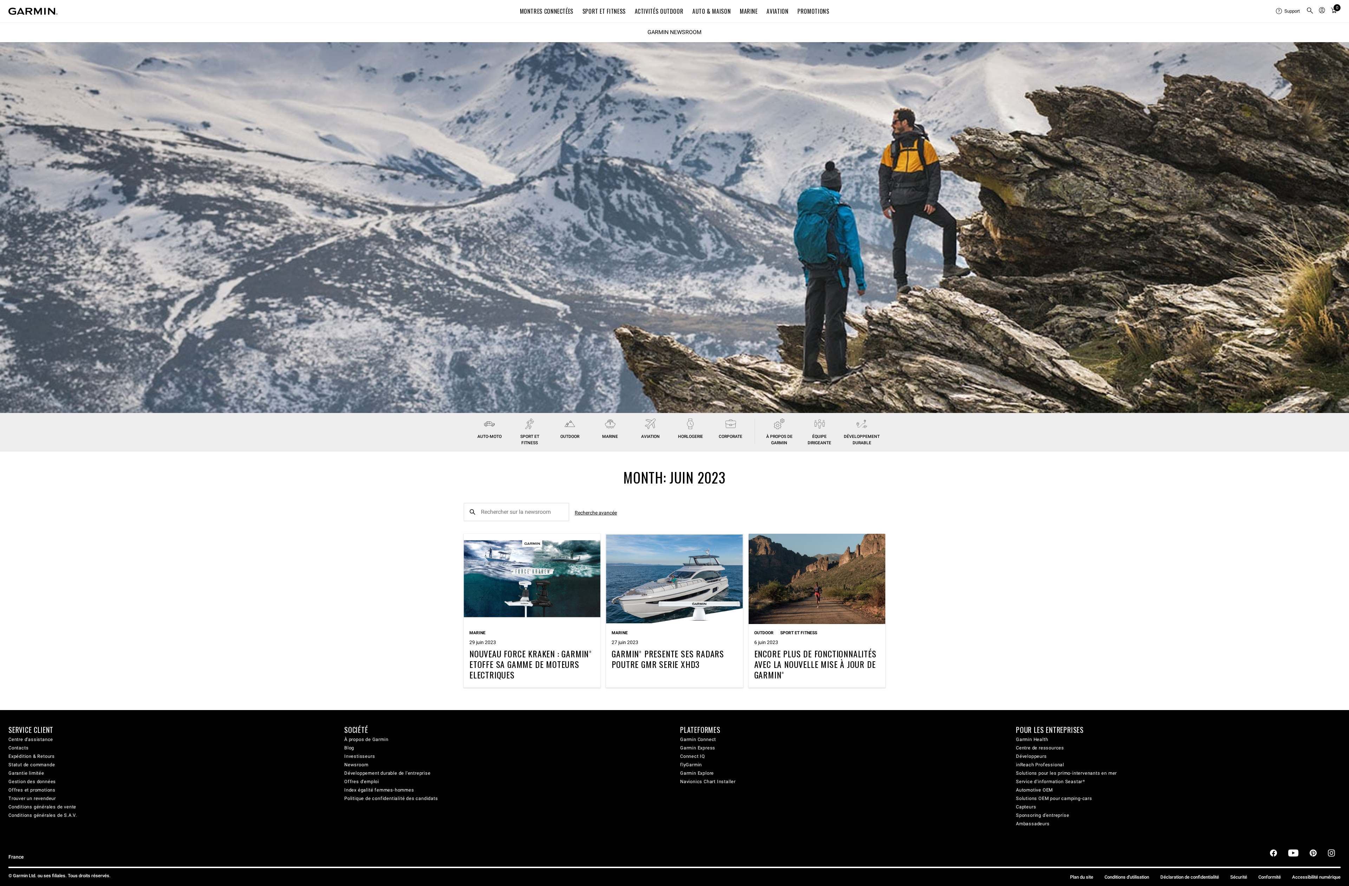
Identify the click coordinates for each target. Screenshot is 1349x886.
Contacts (18, 747)
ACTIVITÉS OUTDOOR (659, 11)
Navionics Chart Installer (708, 781)
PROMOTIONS (813, 11)
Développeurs (1031, 756)
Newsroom (356, 764)
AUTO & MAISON (711, 11)
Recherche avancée (596, 513)
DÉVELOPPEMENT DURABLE (862, 439)
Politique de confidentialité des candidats (391, 798)
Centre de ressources (1040, 747)
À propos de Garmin (366, 739)
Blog (349, 747)
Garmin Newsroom (674, 32)
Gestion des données (32, 781)
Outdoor (569, 436)
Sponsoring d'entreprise (1042, 815)
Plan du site (1081, 877)
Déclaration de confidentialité (1189, 877)
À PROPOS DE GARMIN (779, 439)
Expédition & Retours (31, 756)
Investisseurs (359, 756)
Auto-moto (489, 436)
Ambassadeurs (1033, 823)
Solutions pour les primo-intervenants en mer (1066, 773)
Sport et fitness (529, 439)
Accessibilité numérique (1316, 877)
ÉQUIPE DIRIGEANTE (819, 439)
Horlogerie (690, 436)
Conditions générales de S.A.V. (42, 815)
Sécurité (1238, 877)
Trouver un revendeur (32, 798)
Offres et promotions (32, 790)
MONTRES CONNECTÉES (547, 11)
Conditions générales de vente (42, 806)
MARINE (749, 11)
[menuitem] (1288, 11)
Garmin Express (697, 747)
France (16, 857)
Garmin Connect (698, 739)
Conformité (1269, 877)
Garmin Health (1032, 739)
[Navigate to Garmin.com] (33, 11)
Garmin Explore (697, 773)
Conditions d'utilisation (1126, 877)
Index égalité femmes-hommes (379, 790)
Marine (610, 436)
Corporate (730, 436)
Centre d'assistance (30, 739)
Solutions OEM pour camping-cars (1054, 798)
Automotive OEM (1034, 790)
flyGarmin (691, 764)
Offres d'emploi (361, 781)
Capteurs (1026, 806)
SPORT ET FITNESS (604, 11)
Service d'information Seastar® (1050, 781)
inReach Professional (1040, 764)
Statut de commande (31, 764)
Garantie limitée (26, 773)
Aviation (777, 11)
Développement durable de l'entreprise (387, 773)
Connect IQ (692, 756)
